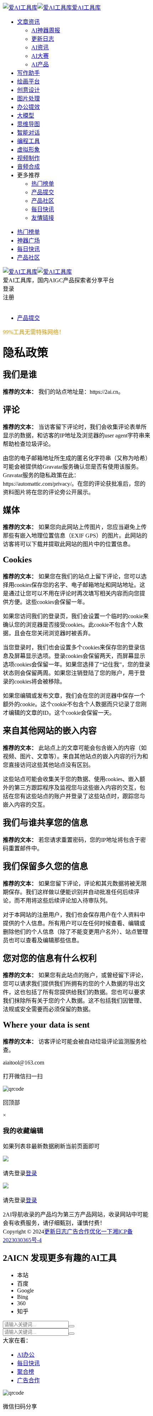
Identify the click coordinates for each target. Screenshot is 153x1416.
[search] (71, 1326)
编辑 (36, 1130)
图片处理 (28, 99)
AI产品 (40, 64)
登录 (31, 1173)
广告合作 (78, 1232)
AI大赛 (40, 56)
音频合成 (28, 167)
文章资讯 (28, 22)
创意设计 (28, 90)
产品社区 (42, 201)
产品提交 (42, 192)
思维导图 (28, 124)
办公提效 (28, 107)
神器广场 (28, 241)
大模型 (25, 116)
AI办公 (26, 1355)
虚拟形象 (28, 150)
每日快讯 (42, 209)
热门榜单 (42, 184)
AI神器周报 (45, 30)
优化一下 (101, 1232)
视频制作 (28, 158)
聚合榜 (25, 1372)
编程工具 (28, 141)
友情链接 (42, 218)
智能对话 (28, 133)
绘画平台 (28, 81)
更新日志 (42, 39)
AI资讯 (40, 47)
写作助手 (28, 73)
